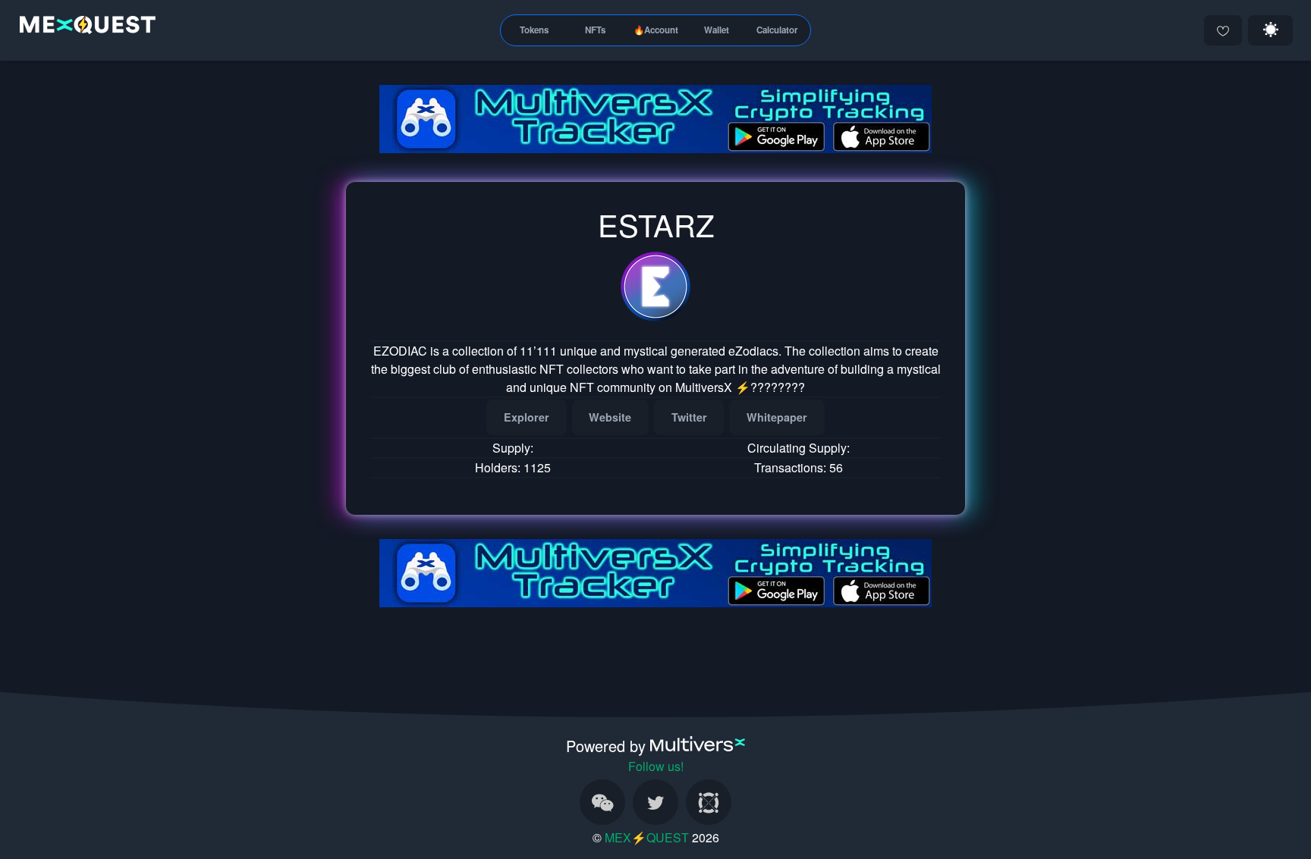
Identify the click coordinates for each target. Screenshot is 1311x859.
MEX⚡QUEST (647, 837)
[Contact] (602, 802)
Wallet (716, 30)
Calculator (777, 30)
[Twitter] (655, 802)
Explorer (526, 417)
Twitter (689, 417)
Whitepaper (777, 417)
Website (610, 417)
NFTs (595, 30)
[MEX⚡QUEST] (84, 27)
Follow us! (656, 766)
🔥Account (655, 30)
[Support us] (1223, 30)
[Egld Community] (708, 802)
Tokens (534, 30)
